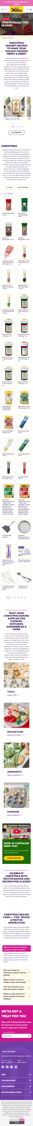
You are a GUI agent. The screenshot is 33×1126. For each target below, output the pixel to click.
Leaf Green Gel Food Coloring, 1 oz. (7, 383)
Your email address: (9, 1032)
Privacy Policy (19, 1116)
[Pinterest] (2, 1067)
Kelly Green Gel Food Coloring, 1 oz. (23, 311)
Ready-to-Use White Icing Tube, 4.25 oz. (8, 287)
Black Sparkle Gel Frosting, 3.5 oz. (7, 477)
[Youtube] (16, 1067)
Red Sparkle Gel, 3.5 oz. (23, 477)
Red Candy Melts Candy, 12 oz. (7, 431)
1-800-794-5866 (8, 1052)
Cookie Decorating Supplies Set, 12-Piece (8, 587)
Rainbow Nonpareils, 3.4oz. (8, 238)
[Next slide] (22, 126)
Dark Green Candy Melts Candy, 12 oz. (24, 407)
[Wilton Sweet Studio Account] (6, 9)
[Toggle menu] (2, 9)
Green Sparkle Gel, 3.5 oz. (24, 454)
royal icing (6, 960)
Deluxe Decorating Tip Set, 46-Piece (24, 560)
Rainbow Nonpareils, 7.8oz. (24, 238)
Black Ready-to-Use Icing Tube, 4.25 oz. (23, 287)
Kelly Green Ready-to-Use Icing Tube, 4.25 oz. (8, 311)
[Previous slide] (11, 126)
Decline (17, 1122)
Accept (22, 1120)
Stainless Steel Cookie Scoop (23, 587)
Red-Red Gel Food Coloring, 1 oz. (24, 335)
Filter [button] (10, 187)
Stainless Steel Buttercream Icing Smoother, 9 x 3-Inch (8, 562)
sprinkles (15, 960)
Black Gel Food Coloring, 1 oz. (7, 335)
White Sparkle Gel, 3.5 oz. (8, 454)
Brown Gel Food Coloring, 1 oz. (23, 382)
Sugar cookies (7, 953)
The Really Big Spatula (6, 536)
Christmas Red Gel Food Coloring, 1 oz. (24, 359)
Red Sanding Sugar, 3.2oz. (8, 214)
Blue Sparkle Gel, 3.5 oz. (23, 431)
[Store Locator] (30, 9)
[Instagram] (11, 1067)
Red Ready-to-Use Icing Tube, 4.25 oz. (24, 262)
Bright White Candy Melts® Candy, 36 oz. (6, 408)
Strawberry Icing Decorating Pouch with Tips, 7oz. (8, 262)
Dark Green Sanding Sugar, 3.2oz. (23, 215)
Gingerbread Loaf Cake (12, 119)
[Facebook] (7, 1067)
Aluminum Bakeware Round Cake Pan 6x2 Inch (24, 537)
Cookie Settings (13, 1120)
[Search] (27, 9)
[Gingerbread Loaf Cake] (14, 107)
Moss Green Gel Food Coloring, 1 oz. (7, 359)
